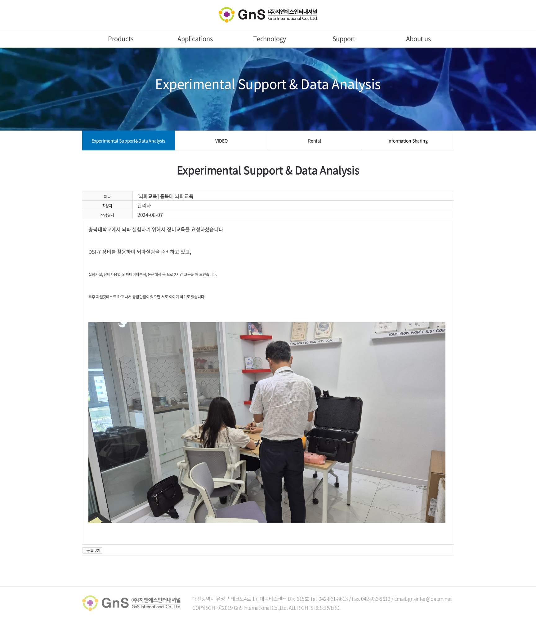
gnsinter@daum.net (430, 598)
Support (344, 38)
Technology (269, 38)
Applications (195, 38)
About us (418, 38)
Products (120, 38)
